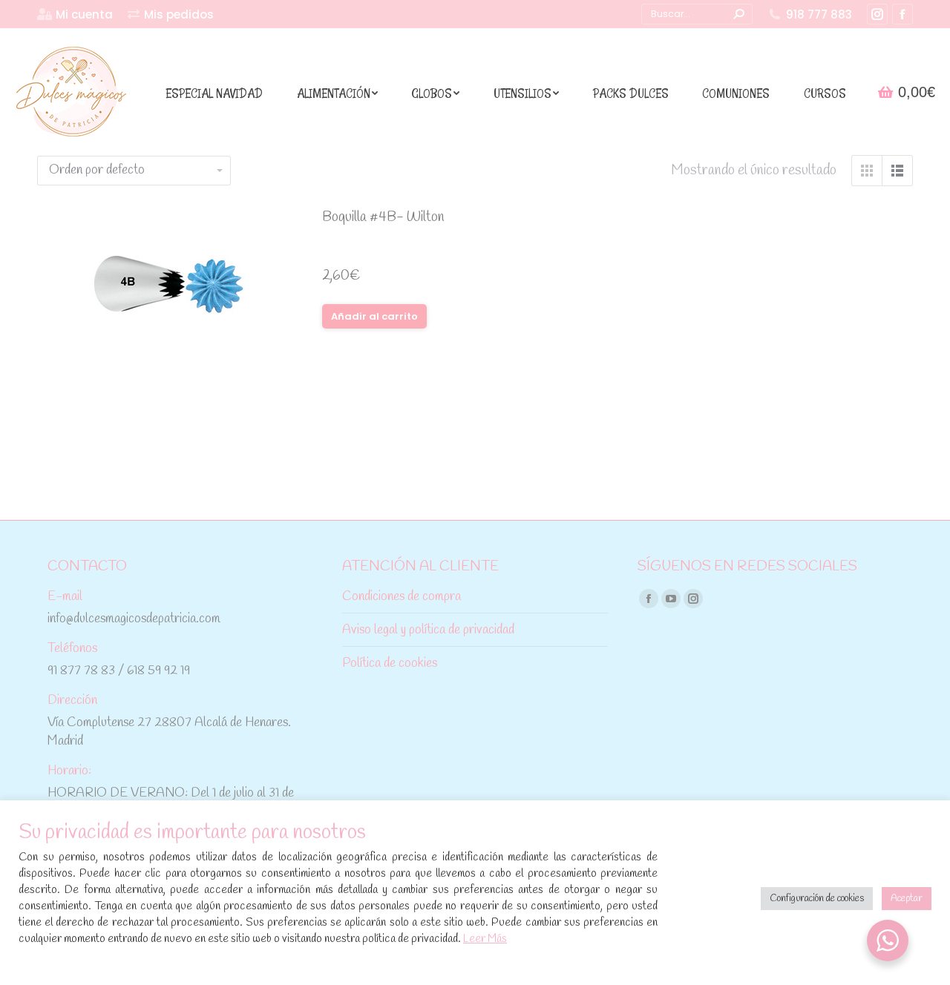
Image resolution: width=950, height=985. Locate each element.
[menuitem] (75, 14)
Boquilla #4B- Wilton (383, 217)
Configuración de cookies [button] (817, 898)
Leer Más (485, 939)
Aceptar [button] (907, 898)
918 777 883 (819, 14)
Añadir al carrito (374, 316)
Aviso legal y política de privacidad (428, 630)
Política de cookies (389, 663)
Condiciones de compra (401, 596)
